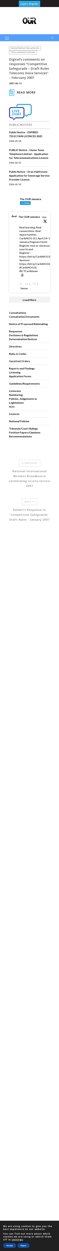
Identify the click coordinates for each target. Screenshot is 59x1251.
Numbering (16, 394)
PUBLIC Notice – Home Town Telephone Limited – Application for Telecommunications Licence (28, 153)
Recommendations (20, 436)
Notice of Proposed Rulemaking (28, 323)
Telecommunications (22, 52)
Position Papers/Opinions (24, 432)
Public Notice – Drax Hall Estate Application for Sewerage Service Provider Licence (29, 175)
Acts (12, 406)
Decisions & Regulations (23, 335)
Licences (14, 413)
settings (17, 1239)
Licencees (15, 390)
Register (34, 3)
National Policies (19, 421)
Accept (9, 1245)
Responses (15, 331)
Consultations (17, 312)
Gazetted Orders (19, 361)
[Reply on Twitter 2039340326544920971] (21, 284)
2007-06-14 (15, 83)
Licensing (14, 372)
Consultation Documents (24, 47)
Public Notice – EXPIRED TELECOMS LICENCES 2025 (25, 134)
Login (23, 3)
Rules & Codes (17, 353)
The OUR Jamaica (29, 216)
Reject (23, 1245)
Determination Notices (23, 339)
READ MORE (26, 92)
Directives (15, 346)
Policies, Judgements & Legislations (23, 400)
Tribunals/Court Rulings (23, 428)
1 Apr (44, 217)
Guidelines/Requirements (24, 383)
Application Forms (20, 376)
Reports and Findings (22, 368)
